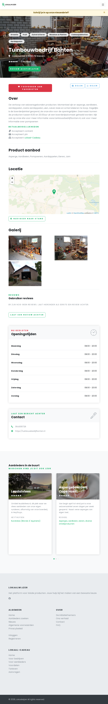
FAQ (58, 625)
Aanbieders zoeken (18, 618)
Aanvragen (14, 672)
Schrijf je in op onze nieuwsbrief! (51, 12)
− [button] (12, 182)
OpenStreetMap (79, 213)
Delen (78, 86)
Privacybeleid (16, 628)
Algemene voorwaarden (21, 625)
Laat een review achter (27, 315)
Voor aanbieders (17, 661)
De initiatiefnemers (66, 615)
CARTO (96, 213)
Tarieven (13, 668)
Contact (60, 621)
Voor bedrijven (16, 658)
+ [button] (12, 178)
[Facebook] (10, 598)
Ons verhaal (62, 618)
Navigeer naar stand (28, 219)
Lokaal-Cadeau (32, 137)
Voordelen (14, 665)
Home (12, 615)
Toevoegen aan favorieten (31, 88)
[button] (54, 558)
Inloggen (13, 635)
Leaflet (69, 213)
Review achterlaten (24, 69)
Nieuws (12, 621)
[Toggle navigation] (103, 5)
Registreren (15, 638)
